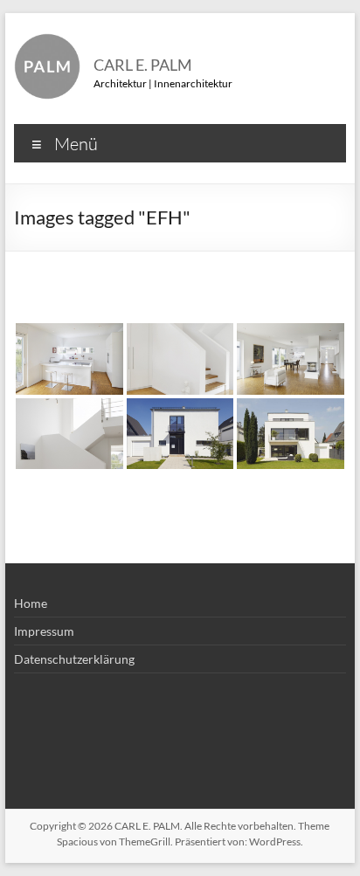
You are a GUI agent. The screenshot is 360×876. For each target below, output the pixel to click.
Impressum (44, 631)
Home (30, 603)
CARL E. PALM (142, 64)
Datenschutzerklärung (74, 659)
